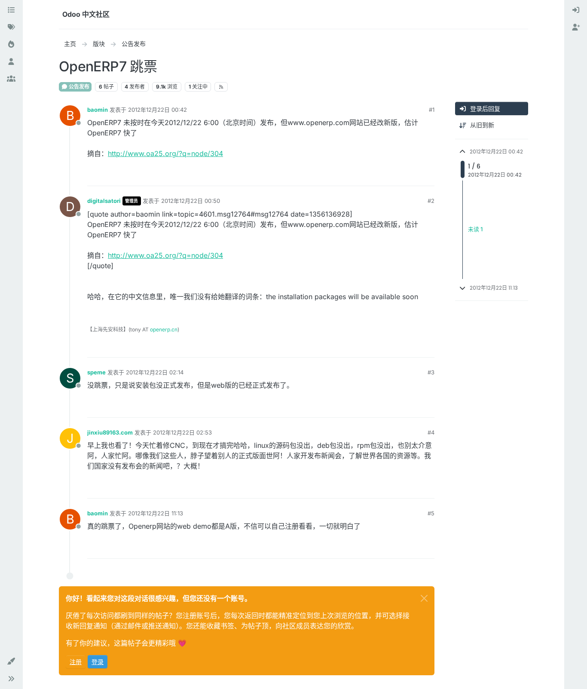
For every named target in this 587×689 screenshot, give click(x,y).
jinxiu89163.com (110, 432)
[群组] (11, 79)
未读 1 (475, 229)
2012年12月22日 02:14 (154, 372)
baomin (97, 109)
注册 (76, 661)
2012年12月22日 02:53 (182, 432)
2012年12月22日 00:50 (190, 200)
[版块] (11, 10)
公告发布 (78, 86)
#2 (431, 200)
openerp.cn (163, 329)
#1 (431, 109)
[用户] (11, 62)
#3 (431, 372)
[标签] (11, 27)
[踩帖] (427, 175)
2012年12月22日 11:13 (155, 513)
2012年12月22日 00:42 (157, 109)
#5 (431, 513)
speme (96, 372)
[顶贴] (396, 175)
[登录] (576, 10)
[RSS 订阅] (221, 87)
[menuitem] (576, 10)
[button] (11, 661)
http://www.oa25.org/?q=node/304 (165, 153)
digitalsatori (104, 200)
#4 (431, 432)
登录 (98, 661)
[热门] (11, 45)
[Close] (424, 598)
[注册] (576, 27)
